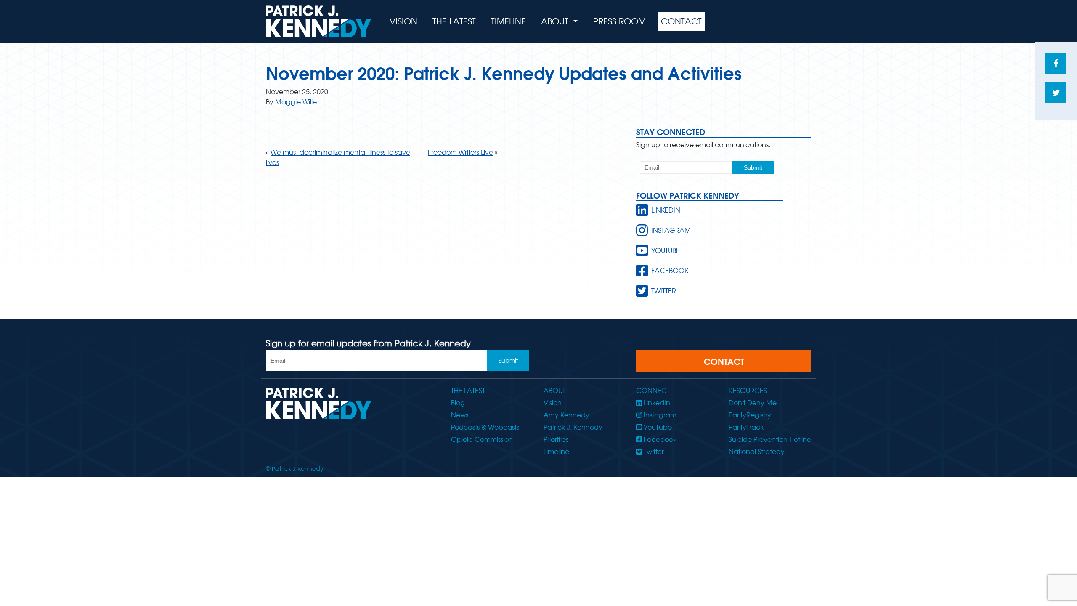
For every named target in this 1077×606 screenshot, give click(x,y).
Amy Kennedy (566, 415)
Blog (458, 403)
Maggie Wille (296, 102)
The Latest (454, 21)
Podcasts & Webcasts (485, 427)
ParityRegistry (750, 415)
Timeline (508, 21)
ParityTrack (746, 427)
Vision (403, 21)
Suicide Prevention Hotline (770, 439)
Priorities (556, 439)
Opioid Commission (482, 439)
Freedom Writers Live (460, 152)
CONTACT (724, 361)
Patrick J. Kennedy (573, 427)
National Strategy (757, 451)
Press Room (619, 21)
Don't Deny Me (753, 403)
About (556, 21)
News (459, 415)
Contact (681, 21)
